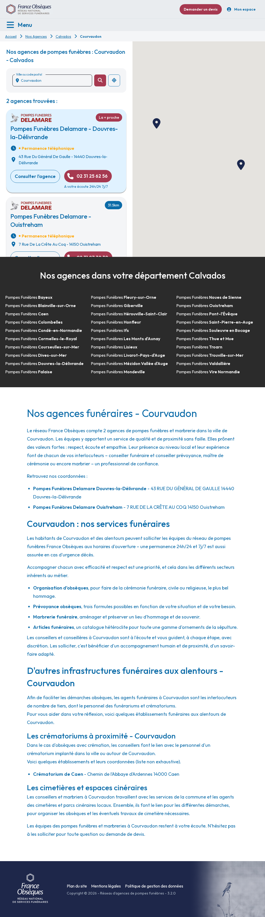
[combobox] (54, 80)
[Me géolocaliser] (114, 80)
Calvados (63, 36)
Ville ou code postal (29, 74)
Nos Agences (36, 36)
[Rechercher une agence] (100, 80)
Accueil (11, 36)
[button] (156, 123)
